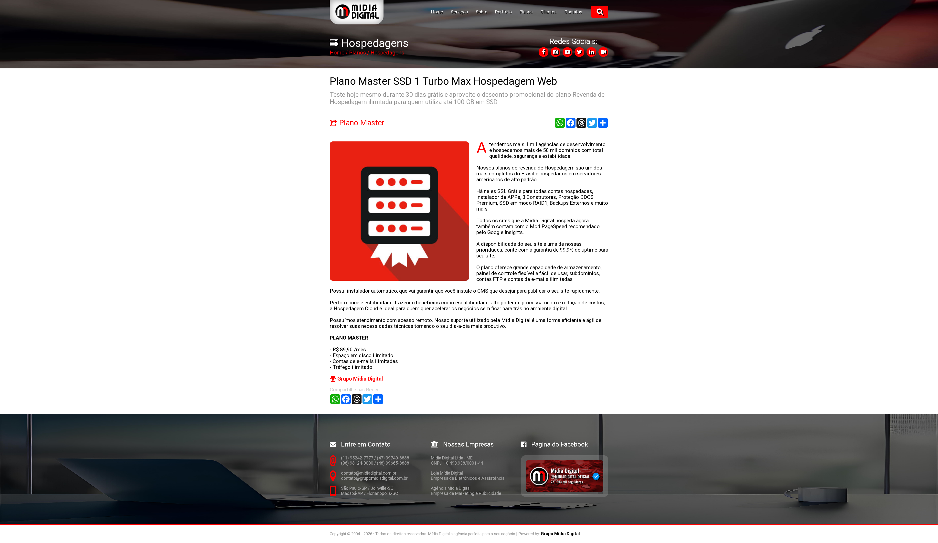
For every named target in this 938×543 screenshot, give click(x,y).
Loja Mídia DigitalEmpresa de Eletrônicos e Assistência (467, 475)
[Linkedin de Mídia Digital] (591, 52)
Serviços (459, 11)
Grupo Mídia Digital (359, 379)
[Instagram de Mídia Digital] (555, 52)
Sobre (481, 11)
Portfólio (503, 11)
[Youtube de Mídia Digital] (567, 52)
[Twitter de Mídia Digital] (579, 52)
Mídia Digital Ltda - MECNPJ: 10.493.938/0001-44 (457, 460)
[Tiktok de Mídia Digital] (603, 52)
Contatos (573, 11)
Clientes (549, 11)
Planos (526, 11)
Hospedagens (387, 53)
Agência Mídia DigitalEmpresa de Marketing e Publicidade (466, 491)
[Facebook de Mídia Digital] (543, 52)
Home (437, 11)
